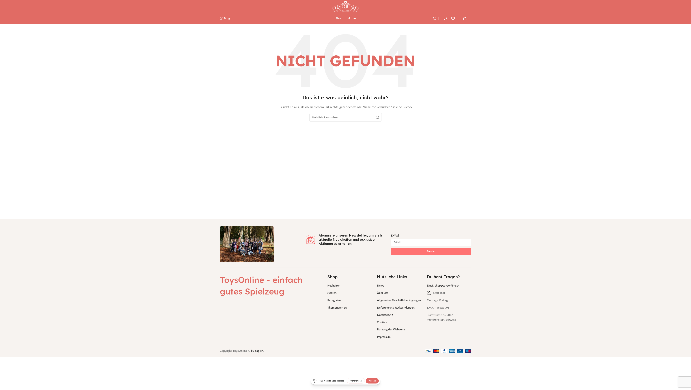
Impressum (384, 337)
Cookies (382, 322)
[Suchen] (434, 18)
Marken (332, 292)
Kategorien (334, 300)
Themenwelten (337, 307)
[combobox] (345, 117)
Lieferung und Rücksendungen (396, 307)
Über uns (382, 292)
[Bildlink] (247, 244)
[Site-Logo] (345, 6)
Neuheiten (333, 285)
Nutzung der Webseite (391, 329)
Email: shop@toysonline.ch (443, 285)
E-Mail (395, 235)
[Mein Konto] (445, 18)
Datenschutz (385, 315)
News (380, 285)
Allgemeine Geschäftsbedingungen (399, 300)
